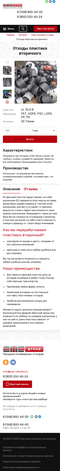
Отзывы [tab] (31, 189)
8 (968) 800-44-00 (30, 12)
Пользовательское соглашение (37, 438)
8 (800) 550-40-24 (29, 17)
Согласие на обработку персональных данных (24, 449)
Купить (30, 139)
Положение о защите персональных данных (28, 455)
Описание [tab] (11, 189)
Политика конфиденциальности (21, 467)
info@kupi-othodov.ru (15, 371)
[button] (7, 62)
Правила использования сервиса (21, 461)
